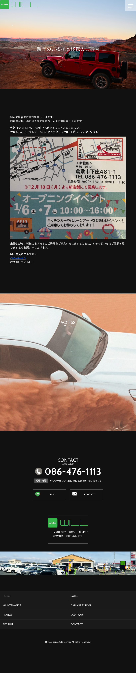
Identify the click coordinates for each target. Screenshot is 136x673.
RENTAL (7, 614)
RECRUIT (8, 624)
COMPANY (77, 614)
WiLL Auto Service (62, 641)
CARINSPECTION (81, 605)
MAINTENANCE (12, 605)
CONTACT (89, 494)
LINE (52, 494)
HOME (6, 596)
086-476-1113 (18, 258)
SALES (74, 596)
